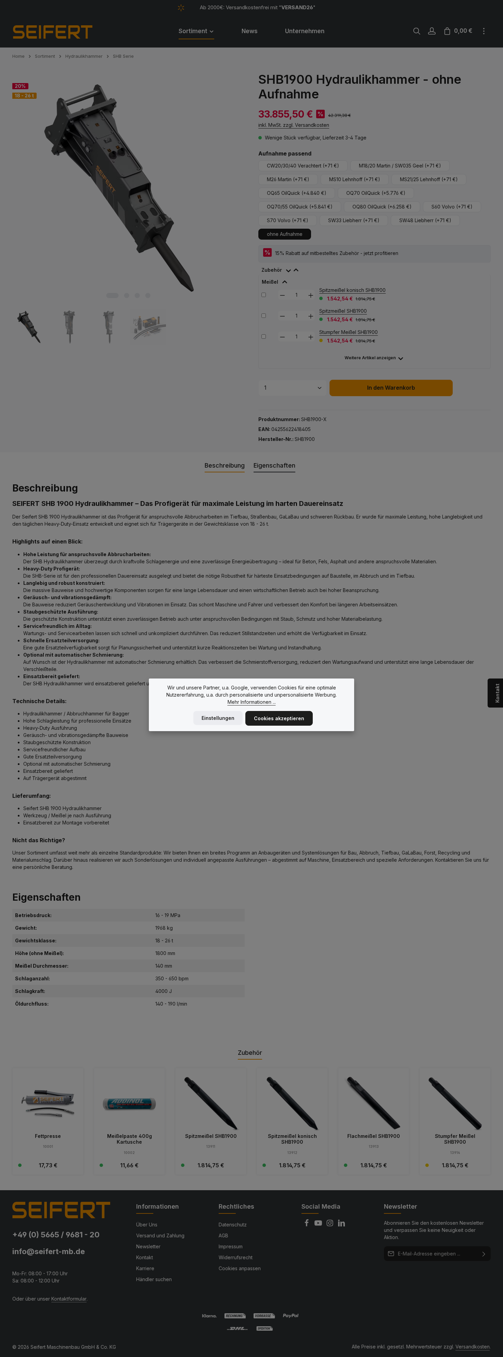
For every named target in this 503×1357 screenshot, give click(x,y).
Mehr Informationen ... (252, 702)
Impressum (231, 1246)
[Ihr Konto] (432, 31)
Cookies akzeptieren (279, 718)
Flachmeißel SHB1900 (373, 1136)
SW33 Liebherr (353, 220)
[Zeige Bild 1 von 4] (112, 295)
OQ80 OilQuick (382, 207)
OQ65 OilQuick (296, 193)
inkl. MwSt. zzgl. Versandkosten (293, 125)
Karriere (145, 1268)
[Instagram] (330, 1225)
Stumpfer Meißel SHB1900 (348, 332)
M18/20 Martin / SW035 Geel (400, 166)
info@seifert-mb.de (48, 1251)
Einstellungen (218, 718)
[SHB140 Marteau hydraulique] (128, 188)
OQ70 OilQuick (375, 193)
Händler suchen (154, 1279)
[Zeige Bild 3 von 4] (137, 295)
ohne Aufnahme (284, 234)
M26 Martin (288, 179)
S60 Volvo (452, 207)
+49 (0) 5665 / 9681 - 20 (56, 1234)
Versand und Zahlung (160, 1235)
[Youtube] (318, 1225)
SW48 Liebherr (425, 220)
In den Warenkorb (391, 388)
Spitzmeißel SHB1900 (343, 311)
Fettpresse (48, 1136)
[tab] (283, 268)
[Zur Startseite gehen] (62, 31)
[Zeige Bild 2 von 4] (126, 295)
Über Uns (146, 1224)
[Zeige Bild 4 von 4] (148, 295)
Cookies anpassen (240, 1268)
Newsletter (148, 1246)
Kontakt (144, 1257)
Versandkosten (472, 1346)
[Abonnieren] (484, 1253)
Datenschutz (233, 1224)
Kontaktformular (69, 1299)
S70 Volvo (287, 220)
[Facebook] (307, 1225)
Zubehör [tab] (250, 1052)
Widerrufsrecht (236, 1257)
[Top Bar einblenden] (484, 31)
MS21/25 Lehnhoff (429, 179)
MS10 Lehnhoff (354, 179)
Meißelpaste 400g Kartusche (129, 1139)
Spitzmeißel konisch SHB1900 (352, 290)
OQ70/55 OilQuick (300, 207)
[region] (128, 208)
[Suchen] (417, 31)
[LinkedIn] (341, 1225)
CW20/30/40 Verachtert (303, 166)
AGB (223, 1235)
